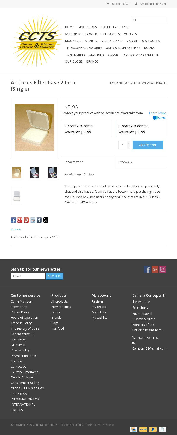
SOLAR (113, 54)
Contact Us (18, 366)
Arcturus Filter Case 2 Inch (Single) (142, 83)
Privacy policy (20, 350)
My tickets (99, 312)
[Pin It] (26, 220)
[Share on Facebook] (13, 220)
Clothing (96, 54)
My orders (99, 307)
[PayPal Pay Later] (152, 429)
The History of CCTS (25, 328)
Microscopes (111, 41)
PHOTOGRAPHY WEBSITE (140, 54)
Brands (92, 61)
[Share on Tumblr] (39, 220)
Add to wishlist (20, 237)
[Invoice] (161, 429)
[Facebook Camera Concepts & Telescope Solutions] (147, 269)
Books (149, 48)
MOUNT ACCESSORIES (81, 41)
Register (97, 301)
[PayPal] (143, 429)
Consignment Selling (25, 383)
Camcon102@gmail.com (149, 348)
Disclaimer (18, 345)
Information (74, 162)
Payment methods (24, 356)
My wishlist (99, 317)
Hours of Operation (24, 317)
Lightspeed (107, 425)
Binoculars (87, 27)
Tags (54, 323)
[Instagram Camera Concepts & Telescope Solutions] (162, 269)
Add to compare (41, 237)
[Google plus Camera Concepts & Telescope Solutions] (155, 269)
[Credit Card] (133, 429)
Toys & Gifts (75, 54)
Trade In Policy (21, 323)
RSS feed (57, 328)
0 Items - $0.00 (121, 4)
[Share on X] (45, 220)
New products (61, 307)
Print (56, 237)
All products (59, 301)
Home (69, 27)
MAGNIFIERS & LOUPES (143, 41)
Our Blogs (73, 61)
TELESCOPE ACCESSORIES (83, 48)
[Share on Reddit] (32, 220)
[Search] (135, 20)
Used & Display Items (123, 48)
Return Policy (20, 312)
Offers (55, 312)
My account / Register (153, 4)
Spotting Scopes (114, 27)
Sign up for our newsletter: (36, 269)
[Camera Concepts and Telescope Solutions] (37, 40)
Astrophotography (81, 34)
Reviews (124, 162)
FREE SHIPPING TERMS (27, 388)
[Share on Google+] (19, 220)
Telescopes (110, 34)
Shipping (16, 361)
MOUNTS (130, 34)
